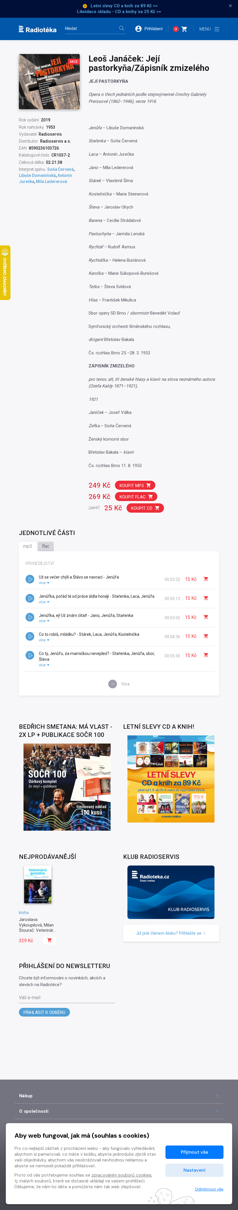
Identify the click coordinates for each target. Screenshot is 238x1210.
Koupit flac (133, 497)
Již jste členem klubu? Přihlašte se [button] (169, 933)
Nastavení (194, 1170)
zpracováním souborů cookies (121, 1175)
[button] (151, 29)
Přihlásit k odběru (44, 1012)
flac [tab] (45, 546)
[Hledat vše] (121, 29)
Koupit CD (141, 508)
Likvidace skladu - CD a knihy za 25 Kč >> (119, 11)
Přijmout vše (194, 1152)
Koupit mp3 (132, 485)
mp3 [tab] (27, 546)
